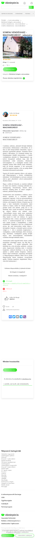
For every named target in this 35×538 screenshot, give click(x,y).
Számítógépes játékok (7, 455)
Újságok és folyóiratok (7, 483)
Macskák (3, 475)
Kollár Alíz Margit (14, 113)
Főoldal (3, 20)
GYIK (3, 497)
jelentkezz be (26, 379)
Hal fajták (4, 477)
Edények (3, 457)
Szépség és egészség (7, 13)
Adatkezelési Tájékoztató (10, 523)
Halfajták (3, 478)
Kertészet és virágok (7, 481)
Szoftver (3, 473)
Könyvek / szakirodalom (8, 459)
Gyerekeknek (19, 13)
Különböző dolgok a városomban (11, 22)
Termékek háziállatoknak (8, 462)
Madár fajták (5, 468)
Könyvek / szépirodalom (8, 467)
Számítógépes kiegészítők (9, 465)
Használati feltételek (8, 518)
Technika (27, 13)
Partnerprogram (6, 507)
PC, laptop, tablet (6, 470)
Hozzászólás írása (10, 370)
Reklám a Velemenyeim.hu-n (10, 521)
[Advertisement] (17, 94)
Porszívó (3, 472)
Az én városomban (13, 20)
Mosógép (4, 486)
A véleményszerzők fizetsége (11, 494)
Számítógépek (5, 464)
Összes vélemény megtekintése (12, 78)
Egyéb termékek (6, 460)
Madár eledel (5, 485)
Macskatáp (4, 480)
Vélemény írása (10, 69)
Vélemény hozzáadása (25, 3)
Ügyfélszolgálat (6, 500)
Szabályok (4, 504)
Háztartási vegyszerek (7, 454)
